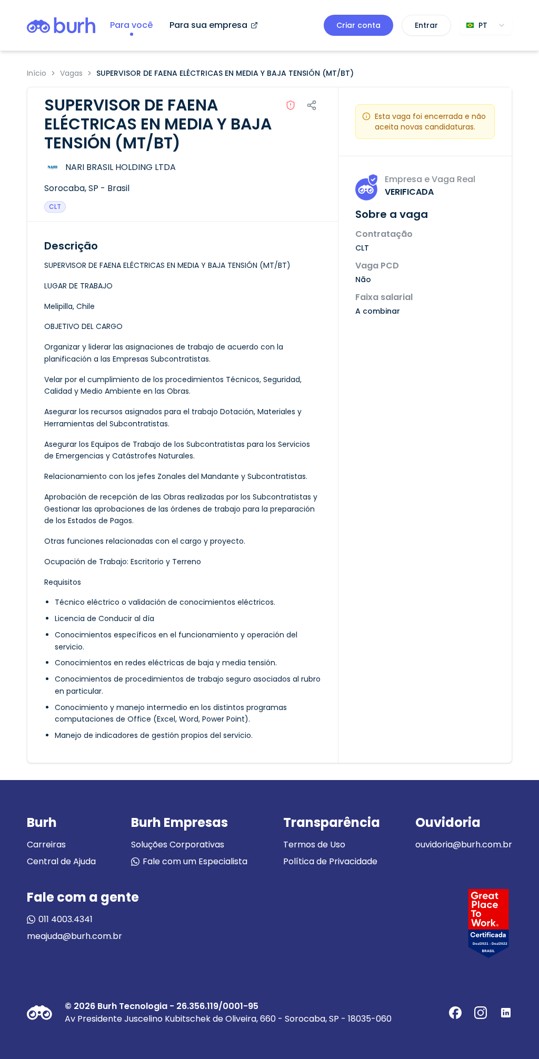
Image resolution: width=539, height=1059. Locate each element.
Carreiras (46, 844)
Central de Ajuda (61, 861)
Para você (131, 25)
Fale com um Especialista (195, 861)
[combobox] (486, 25)
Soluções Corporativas (177, 844)
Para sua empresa (208, 25)
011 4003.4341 (65, 919)
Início (36, 73)
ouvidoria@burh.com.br (463, 844)
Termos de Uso (314, 844)
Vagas (71, 73)
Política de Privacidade (330, 861)
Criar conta (358, 25)
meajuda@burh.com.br (74, 936)
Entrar (426, 25)
